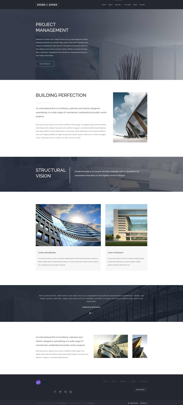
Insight (133, 381)
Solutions (123, 381)
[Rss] (65, 392)
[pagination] (90, 313)
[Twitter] (60, 392)
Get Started (143, 381)
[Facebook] (55, 392)
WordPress (91, 403)
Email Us (144, 403)
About (114, 381)
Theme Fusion (63, 403)
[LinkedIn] (71, 392)
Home (105, 381)
